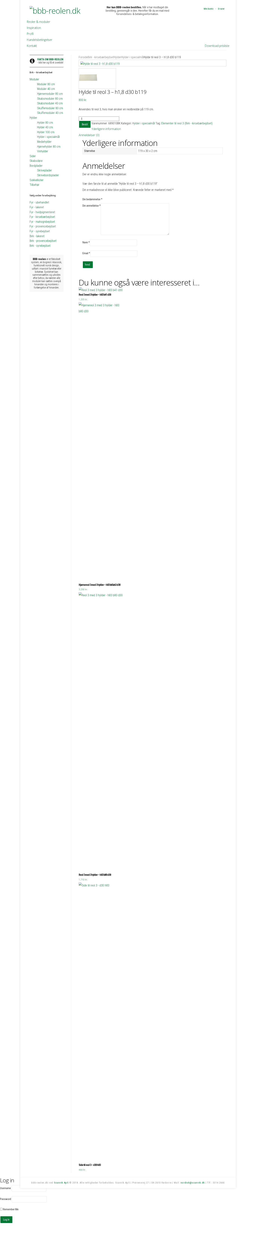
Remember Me (10, 1209)
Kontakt (32, 46)
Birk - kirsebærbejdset (101, 57)
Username (5, 1188)
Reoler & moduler (38, 22)
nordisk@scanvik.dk (193, 1182)
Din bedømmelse (92, 199)
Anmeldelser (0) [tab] (89, 135)
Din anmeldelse (91, 205)
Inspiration (34, 28)
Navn (86, 242)
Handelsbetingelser (39, 40)
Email (86, 253)
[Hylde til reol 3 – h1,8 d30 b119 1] (153, 63)
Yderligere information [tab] (106, 129)
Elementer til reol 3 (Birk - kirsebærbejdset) (187, 123)
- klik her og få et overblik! (50, 61)
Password (5, 1199)
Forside (83, 57)
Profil (30, 34)
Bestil (85, 124)
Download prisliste (217, 46)
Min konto (208, 8)
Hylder (117, 57)
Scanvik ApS (61, 1182)
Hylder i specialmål (132, 57)
